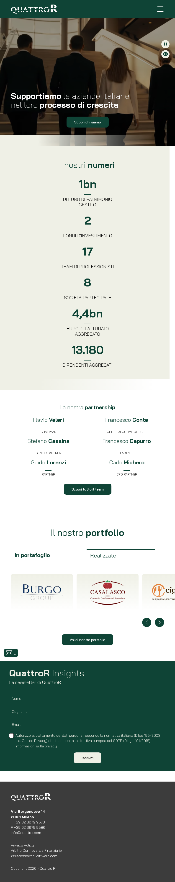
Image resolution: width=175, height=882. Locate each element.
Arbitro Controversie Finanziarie (36, 850)
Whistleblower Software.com (34, 856)
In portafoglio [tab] (32, 555)
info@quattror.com (26, 832)
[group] (45, 555)
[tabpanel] (87, 604)
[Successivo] (159, 622)
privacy (51, 746)
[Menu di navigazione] (160, 9)
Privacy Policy (22, 845)
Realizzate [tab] (103, 555)
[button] (11, 653)
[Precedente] (146, 622)
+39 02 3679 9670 (29, 822)
